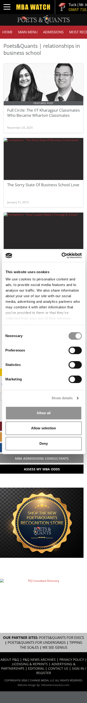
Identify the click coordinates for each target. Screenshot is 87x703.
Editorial (36, 668)
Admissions (53, 32)
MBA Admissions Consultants (42, 458)
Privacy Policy (71, 659)
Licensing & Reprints (30, 664)
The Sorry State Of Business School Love (43, 184)
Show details (62, 398)
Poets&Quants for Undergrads (37, 642)
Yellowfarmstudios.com (55, 685)
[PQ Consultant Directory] (42, 592)
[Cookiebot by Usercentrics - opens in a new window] (62, 255)
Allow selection (43, 428)
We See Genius (54, 647)
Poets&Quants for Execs (61, 637)
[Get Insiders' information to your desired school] (42, 523)
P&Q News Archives (39, 659)
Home (7, 32)
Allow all (44, 413)
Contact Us (58, 668)
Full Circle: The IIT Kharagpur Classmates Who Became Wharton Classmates (43, 112)
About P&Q (9, 659)
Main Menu (28, 32)
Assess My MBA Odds (42, 469)
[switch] (75, 350)
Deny (43, 443)
